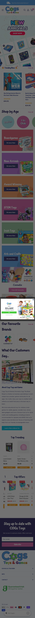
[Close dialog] (33, 299)
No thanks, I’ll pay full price (9, 314)
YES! (9, 312)
